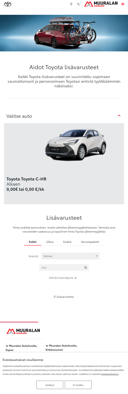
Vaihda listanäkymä (61, 277)
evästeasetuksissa (109, 373)
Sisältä (67, 241)
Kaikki (32, 241)
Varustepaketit (90, 241)
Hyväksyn (49, 384)
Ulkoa (50, 241)
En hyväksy (78, 384)
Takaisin (15, 11)
